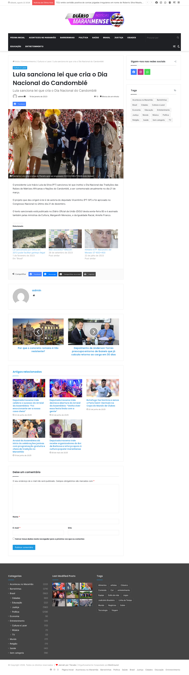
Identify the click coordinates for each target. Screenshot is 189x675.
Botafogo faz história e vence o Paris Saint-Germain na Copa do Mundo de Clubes (103, 403)
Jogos (125, 595)
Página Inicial (17, 37)
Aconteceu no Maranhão (42, 37)
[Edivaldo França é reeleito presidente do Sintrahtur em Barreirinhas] (72, 602)
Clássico (124, 585)
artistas (114, 585)
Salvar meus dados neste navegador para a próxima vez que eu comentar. (50, 539)
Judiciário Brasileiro (106, 600)
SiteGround (113, 665)
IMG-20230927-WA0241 (60, 249)
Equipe (101, 595)
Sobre (122, 605)
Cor (112, 590)
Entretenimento (34, 46)
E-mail (16, 528)
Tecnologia (102, 610)
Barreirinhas (67, 37)
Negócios (112, 605)
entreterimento (124, 590)
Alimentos (102, 585)
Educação (15, 46)
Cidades (131, 37)
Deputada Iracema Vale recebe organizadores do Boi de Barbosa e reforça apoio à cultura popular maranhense (66, 444)
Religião (135, 120)
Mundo (145, 115)
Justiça (118, 37)
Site (70, 528)
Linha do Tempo (125, 600)
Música (156, 115)
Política (83, 37)
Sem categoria (159, 120)
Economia (136, 110)
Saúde (95, 37)
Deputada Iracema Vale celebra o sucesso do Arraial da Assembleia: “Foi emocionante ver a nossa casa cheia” (28, 406)
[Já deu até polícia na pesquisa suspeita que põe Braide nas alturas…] (86, 586)
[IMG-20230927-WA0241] (65, 238)
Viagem (115, 610)
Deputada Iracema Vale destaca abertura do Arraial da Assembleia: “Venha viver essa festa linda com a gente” (65, 406)
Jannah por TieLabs (67, 665)
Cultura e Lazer (45, 61)
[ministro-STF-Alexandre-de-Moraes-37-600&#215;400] (101, 238)
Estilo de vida (113, 595)
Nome (16, 517)
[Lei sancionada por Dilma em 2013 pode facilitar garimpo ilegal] (29, 238)
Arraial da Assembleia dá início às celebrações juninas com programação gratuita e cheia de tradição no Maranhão (29, 446)
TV (170, 120)
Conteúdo (102, 590)
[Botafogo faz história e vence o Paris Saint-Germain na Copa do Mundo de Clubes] (103, 388)
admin (20, 96)
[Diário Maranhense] (94, 19)
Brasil (106, 37)
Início (17, 61)
